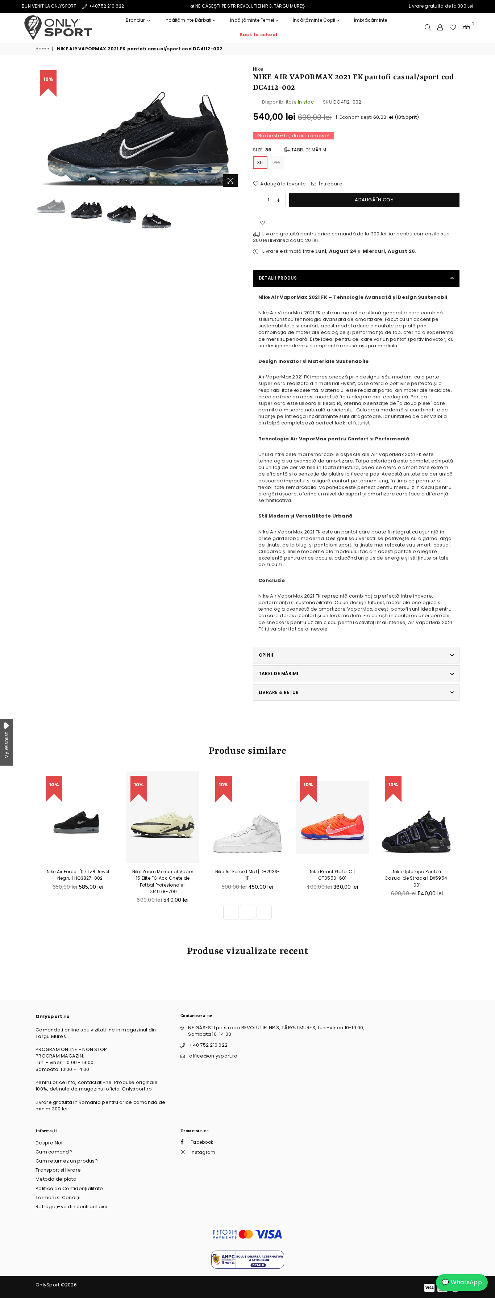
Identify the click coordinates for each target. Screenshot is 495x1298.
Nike (258, 69)
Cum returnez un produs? (67, 1160)
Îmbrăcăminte (370, 20)
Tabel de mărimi (309, 150)
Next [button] (235, 128)
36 (260, 162)
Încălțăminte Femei (252, 20)
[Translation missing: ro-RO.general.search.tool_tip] (427, 27)
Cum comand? (54, 1151)
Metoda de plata (56, 1179)
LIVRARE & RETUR (279, 692)
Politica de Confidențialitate (69, 1188)
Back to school (258, 35)
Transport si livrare (58, 1170)
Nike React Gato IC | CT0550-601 (332, 874)
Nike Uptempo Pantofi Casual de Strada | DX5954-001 (417, 878)
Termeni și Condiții (58, 1197)
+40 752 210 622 (208, 1045)
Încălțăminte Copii (315, 20)
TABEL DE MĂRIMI (279, 673)
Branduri (136, 20)
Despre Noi (49, 1142)
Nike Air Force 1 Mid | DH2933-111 (247, 874)
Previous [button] (42, 128)
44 (277, 162)
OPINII (266, 655)
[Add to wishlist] (262, 223)
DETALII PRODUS (278, 278)
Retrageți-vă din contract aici (71, 1206)
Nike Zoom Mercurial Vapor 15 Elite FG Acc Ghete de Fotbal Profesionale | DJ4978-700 (163, 881)
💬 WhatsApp (462, 1282)
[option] (139, 128)
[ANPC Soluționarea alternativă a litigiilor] (248, 1267)
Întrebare (330, 184)
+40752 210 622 (105, 6)
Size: (290, 150)
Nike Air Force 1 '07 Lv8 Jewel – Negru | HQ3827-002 (78, 874)
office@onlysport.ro (213, 1055)
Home (42, 49)
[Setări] (440, 27)
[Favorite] (452, 27)
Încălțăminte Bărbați (189, 20)
